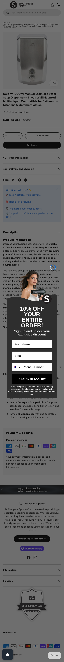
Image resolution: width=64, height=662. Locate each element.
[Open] (7, 654)
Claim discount (32, 379)
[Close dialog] (53, 267)
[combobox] (16, 367)
